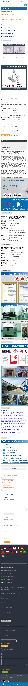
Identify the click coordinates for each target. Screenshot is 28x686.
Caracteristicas (5, 142)
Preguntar (7, 135)
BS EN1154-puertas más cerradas (9, 16)
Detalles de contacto (6, 149)
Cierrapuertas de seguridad (7, 480)
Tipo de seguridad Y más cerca (8, 482)
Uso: (2, 114)
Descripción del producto (7, 140)
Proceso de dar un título (7, 147)
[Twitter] (4, 681)
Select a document (9, 514)
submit (6, 542)
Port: (2, 123)
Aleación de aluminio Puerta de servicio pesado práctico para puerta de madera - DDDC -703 (8, 57)
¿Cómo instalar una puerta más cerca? (10, 17)
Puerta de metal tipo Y (6, 485)
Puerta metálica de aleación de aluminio (10, 489)
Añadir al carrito (15, 135)
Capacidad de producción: (4, 127)
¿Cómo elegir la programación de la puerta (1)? (12, 19)
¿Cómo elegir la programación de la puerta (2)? (12, 20)
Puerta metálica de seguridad (8, 487)
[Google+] (6, 681)
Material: (3, 119)
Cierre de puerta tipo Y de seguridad (9, 475)
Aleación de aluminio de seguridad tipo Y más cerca (13, 473)
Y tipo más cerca (17, 477)
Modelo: (3, 110)
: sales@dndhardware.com (8, 576)
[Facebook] (2, 681)
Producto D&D (5, 145)
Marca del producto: (5, 112)
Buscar (25, 5)
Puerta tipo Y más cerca (7, 477)
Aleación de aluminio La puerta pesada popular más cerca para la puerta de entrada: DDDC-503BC (19, 57)
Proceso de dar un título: (6, 117)
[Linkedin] (8, 681)
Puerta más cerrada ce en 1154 (8, 14)
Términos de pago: (5, 121)
